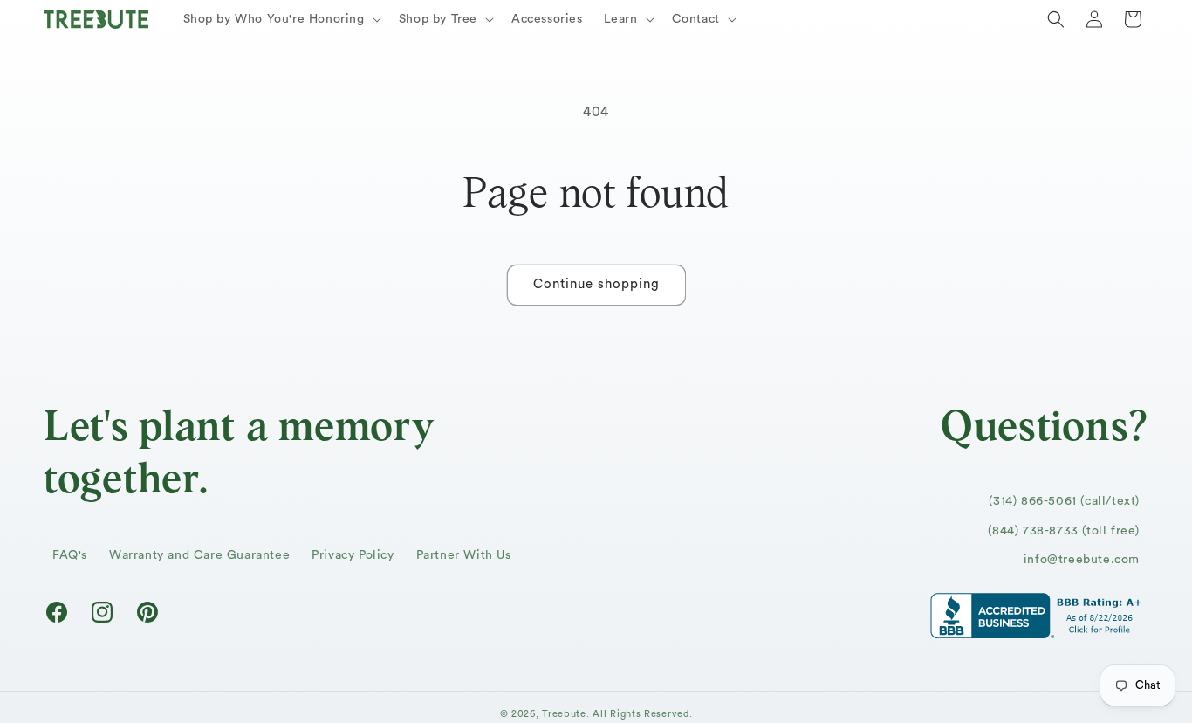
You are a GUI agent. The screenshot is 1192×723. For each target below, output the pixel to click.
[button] (280, 19)
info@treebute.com (1082, 560)
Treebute (564, 714)
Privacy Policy (353, 556)
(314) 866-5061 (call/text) (1064, 502)
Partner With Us (463, 556)
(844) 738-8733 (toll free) (1064, 531)
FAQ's (69, 556)
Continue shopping (596, 284)
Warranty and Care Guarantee (199, 556)
